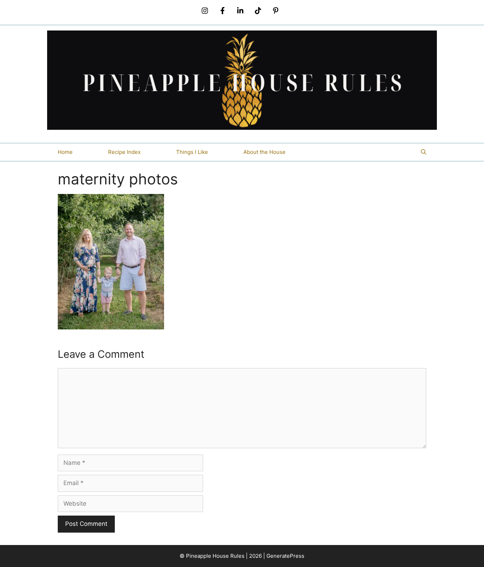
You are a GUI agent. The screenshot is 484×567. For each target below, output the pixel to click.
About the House (264, 152)
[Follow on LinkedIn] (240, 11)
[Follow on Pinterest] (276, 11)
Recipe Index (124, 152)
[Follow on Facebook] (222, 11)
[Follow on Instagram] (205, 11)
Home (65, 152)
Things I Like (192, 152)
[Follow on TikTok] (258, 11)
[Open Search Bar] (423, 152)
